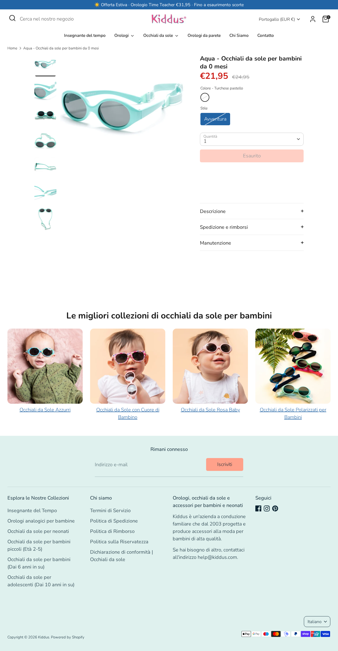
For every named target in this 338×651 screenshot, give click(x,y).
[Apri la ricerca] (12, 18)
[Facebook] (258, 508)
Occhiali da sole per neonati (38, 531)
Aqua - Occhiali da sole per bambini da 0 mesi (61, 48)
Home (12, 48)
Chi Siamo (239, 35)
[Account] (313, 19)
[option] (122, 119)
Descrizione (213, 211)
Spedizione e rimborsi (224, 227)
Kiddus (43, 637)
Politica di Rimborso (112, 531)
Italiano (315, 622)
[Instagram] (267, 508)
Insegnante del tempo (85, 35)
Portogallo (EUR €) (277, 19)
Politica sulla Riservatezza (119, 541)
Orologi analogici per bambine (41, 521)
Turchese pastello (204, 97)
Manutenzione (215, 243)
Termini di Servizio (110, 510)
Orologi (122, 35)
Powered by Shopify (67, 637)
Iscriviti (224, 464)
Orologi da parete (204, 35)
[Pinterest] (275, 508)
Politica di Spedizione (114, 521)
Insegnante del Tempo (32, 510)
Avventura (215, 119)
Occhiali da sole (158, 35)
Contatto (265, 35)
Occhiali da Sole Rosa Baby (210, 409)
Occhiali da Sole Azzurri (45, 409)
